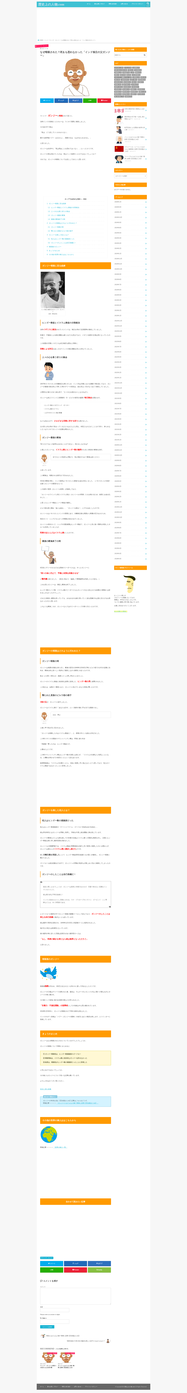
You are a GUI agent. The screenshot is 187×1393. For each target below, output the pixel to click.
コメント (43, 1286)
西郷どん (142, 91)
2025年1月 (118, 212)
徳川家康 (127, 82)
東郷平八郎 (118, 87)
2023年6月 (118, 290)
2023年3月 (118, 305)
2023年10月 (118, 269)
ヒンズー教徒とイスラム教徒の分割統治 (63, 207)
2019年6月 (118, 538)
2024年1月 (118, 253)
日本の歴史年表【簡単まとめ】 (134, 110)
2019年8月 (118, 527)
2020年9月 (118, 460)
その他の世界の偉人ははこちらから (60, 254)
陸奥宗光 (128, 96)
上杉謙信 (136, 67)
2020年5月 (118, 481)
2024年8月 (118, 227)
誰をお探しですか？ (99, 3)
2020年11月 (118, 450)
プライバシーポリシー (137, 3)
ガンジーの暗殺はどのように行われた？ (62, 223)
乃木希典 (138, 70)
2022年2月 (118, 372)
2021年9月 (118, 398)
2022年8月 (118, 341)
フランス (128, 67)
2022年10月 (118, 331)
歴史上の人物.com (51, 4)
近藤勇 (133, 94)
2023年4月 (118, 300)
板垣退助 (127, 87)
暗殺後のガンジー (54, 247)
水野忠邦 (118, 89)
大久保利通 (136, 75)
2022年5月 (118, 357)
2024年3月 (118, 243)
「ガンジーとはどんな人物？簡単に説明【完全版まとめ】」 (77, 1103)
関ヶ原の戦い (119, 96)
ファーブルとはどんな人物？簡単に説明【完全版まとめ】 (134, 159)
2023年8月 (118, 279)
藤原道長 (134, 91)
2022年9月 (118, 336)
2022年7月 (118, 346)
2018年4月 (118, 558)
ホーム (88, 3)
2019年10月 (118, 517)
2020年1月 (118, 502)
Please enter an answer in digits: (50, 1314)
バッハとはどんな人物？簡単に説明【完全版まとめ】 (134, 139)
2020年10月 (118, 455)
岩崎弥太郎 (118, 82)
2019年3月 (118, 553)
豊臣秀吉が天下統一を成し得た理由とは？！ (134, 118)
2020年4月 (118, 486)
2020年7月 (118, 471)
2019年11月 (118, 512)
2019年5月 (118, 543)
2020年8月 (118, 465)
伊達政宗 (126, 72)
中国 (130, 70)
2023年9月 (118, 274)
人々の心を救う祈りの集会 (59, 211)
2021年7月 (118, 408)
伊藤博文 (118, 72)
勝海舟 (138, 72)
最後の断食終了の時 (56, 219)
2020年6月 (118, 476)
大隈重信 (136, 77)
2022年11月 (118, 326)
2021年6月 (118, 414)
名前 (41, 1307)
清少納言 (126, 89)
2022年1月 (118, 377)
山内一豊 (133, 79)
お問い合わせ (124, 3)
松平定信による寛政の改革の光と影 (134, 128)
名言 (122, 75)
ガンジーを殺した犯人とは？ (58, 235)
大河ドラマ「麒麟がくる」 (123, 77)
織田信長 (126, 91)
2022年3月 (118, 367)
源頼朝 (133, 89)
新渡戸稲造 (126, 84)
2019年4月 (118, 548)
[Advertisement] (93, 24)
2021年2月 (118, 434)
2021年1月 (118, 440)
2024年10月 (118, 217)
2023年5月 (118, 295)
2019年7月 (118, 533)
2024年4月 (118, 238)
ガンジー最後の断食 (56, 215)
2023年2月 (118, 310)
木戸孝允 (135, 84)
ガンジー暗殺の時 (56, 227)
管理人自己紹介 (113, 3)
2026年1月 (118, 202)
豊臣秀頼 (126, 94)
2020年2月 (118, 496)
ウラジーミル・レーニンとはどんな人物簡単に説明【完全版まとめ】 (134, 149)
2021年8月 (118, 403)
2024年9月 (118, 222)
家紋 (117, 79)
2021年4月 (118, 424)
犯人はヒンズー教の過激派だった (61, 239)
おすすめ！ (119, 67)
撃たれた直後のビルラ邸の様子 (60, 231)
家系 (143, 77)
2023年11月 (118, 264)
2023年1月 (118, 315)
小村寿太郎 (125, 79)
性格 (134, 82)
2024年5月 (118, 233)
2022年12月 (118, 321)
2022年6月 (118, 352)
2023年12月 (118, 258)
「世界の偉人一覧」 (60, 1147)
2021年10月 (118, 393)
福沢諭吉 (118, 91)
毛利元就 (135, 87)
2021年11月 (118, 388)
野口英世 (141, 94)
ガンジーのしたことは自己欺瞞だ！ (62, 243)
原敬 (117, 75)
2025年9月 (118, 207)
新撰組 (118, 84)
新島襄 (140, 82)
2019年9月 (118, 522)
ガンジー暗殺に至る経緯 (56, 203)
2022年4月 (118, 362)
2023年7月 (118, 284)
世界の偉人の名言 (121, 70)
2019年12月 (118, 507)
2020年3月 (118, 491)
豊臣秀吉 (118, 94)
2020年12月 (118, 445)
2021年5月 (118, 419)
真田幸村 (141, 89)
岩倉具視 (142, 79)
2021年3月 (118, 429)
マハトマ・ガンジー (47, 1258)
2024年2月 (118, 248)
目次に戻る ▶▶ (45, 1089)
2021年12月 (118, 383)
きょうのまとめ (53, 250)
